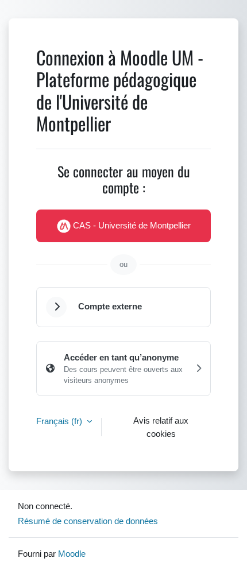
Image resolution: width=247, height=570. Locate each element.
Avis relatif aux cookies (160, 426)
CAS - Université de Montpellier (131, 225)
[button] (56, 307)
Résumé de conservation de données (88, 520)
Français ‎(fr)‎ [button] (60, 420)
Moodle (72, 553)
